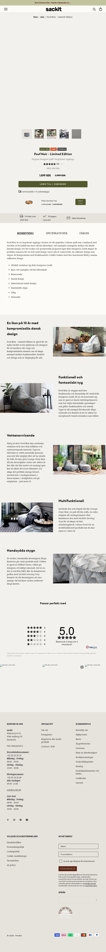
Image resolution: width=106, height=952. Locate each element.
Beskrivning (25, 233)
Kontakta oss (82, 730)
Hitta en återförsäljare (86, 752)
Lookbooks (81, 778)
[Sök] (94, 9)
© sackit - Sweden (14, 935)
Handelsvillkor (14, 842)
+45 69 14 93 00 (14, 777)
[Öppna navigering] (5, 9)
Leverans (80, 748)
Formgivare (46, 734)
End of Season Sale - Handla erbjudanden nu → (53, 3)
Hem (35, 17)
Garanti (79, 782)
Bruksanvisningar (84, 757)
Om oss (44, 730)
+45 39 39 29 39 (14, 755)
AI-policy (11, 865)
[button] (79, 913)
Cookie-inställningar (17, 856)
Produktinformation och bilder (87, 772)
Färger (84, 233)
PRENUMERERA (67, 868)
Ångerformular (83, 743)
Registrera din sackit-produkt (51, 740)
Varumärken (13, 860)
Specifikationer (56, 233)
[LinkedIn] (27, 819)
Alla (42, 17)
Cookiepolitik (13, 851)
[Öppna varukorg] (100, 9)
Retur (78, 739)
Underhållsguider (84, 761)
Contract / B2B (48, 746)
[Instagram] (14, 819)
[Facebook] (8, 819)
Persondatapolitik (15, 847)
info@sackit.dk (14, 790)
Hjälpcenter (81, 734)
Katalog (79, 766)
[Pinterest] (21, 819)
